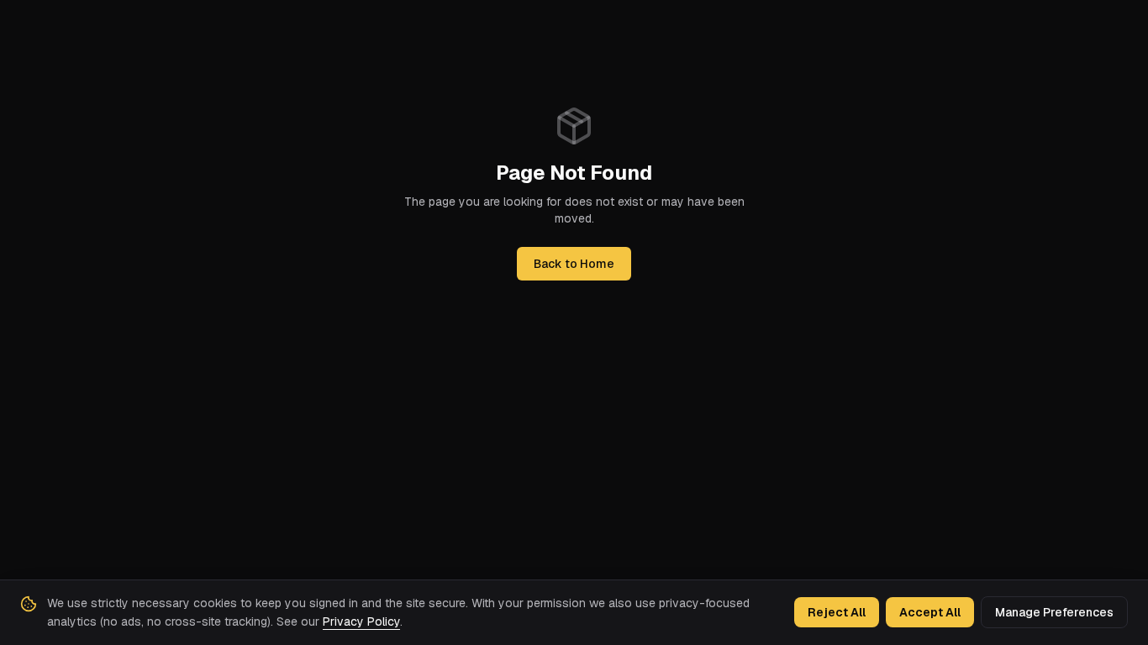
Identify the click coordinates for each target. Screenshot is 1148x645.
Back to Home (574, 263)
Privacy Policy (361, 621)
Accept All (930, 612)
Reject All (837, 612)
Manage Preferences (1054, 612)
